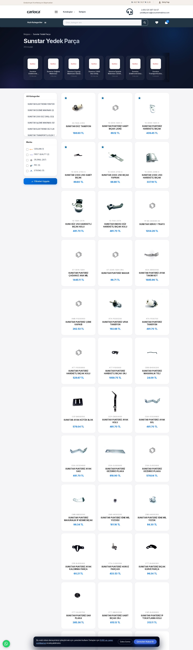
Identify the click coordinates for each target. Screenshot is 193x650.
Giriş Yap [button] (165, 2)
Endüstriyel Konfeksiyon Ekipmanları (38, 3)
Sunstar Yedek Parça (41, 34)
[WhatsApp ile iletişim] (6, 643)
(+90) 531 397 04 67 (150, 10)
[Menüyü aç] (56, 12)
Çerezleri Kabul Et (145, 642)
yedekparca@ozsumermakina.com (154, 12)
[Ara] (145, 22)
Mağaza (27, 34)
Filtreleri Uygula (41, 181)
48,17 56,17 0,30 (140, 2)
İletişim (82, 12)
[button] (140, 3)
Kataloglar (68, 12)
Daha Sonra (125, 642)
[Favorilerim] (157, 22)
